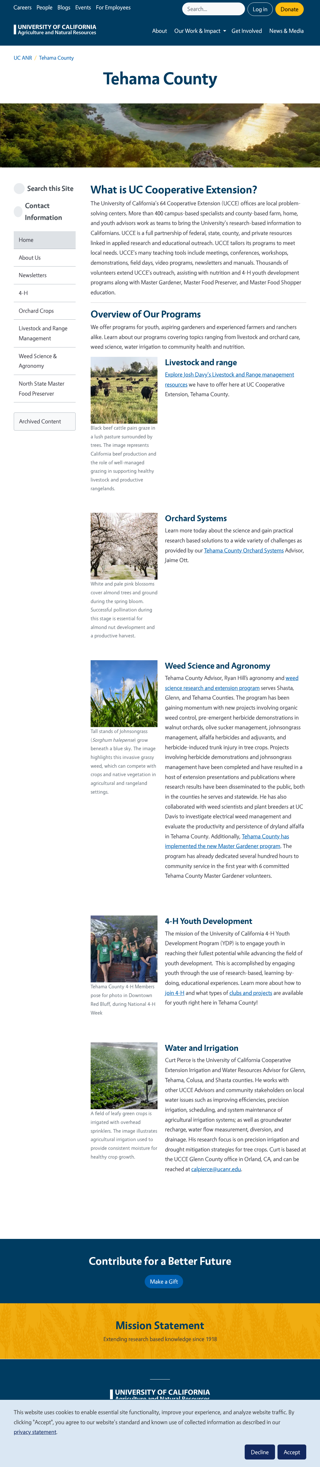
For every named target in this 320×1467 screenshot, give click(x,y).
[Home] (55, 31)
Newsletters (33, 275)
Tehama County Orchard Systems (244, 550)
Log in (260, 9)
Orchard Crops (36, 310)
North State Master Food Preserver (41, 388)
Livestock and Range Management (43, 333)
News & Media (286, 30)
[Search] (241, 8)
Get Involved (247, 30)
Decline (260, 1452)
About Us (30, 257)
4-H (23, 293)
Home (26, 239)
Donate (289, 9)
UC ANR (23, 57)
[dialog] (160, 1433)
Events (83, 7)
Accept (292, 1452)
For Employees (113, 7)
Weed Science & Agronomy (38, 361)
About (159, 30)
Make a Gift (164, 1281)
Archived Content (40, 421)
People (44, 7)
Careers (22, 7)
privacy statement (35, 1431)
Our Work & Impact (197, 30)
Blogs (64, 7)
